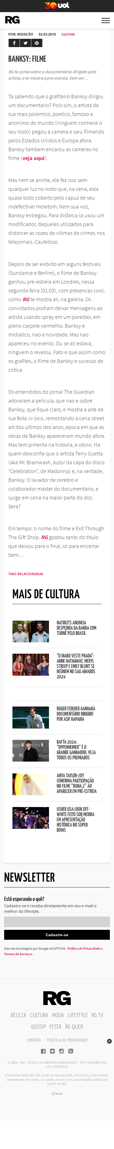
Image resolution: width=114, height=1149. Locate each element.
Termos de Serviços (18, 954)
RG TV (97, 1015)
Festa (56, 1027)
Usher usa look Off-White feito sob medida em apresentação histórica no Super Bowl (75, 820)
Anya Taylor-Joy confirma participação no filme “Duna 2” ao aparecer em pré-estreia (77, 783)
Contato (34, 1040)
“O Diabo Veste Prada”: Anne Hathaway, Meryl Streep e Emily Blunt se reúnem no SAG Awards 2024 (76, 667)
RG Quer (74, 1027)
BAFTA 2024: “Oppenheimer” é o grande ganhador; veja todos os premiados (76, 750)
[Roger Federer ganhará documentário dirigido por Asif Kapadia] (30, 727)
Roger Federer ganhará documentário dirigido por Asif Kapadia (76, 714)
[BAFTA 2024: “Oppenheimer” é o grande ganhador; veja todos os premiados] (30, 760)
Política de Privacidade (84, 948)
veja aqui (33, 157)
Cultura (68, 34)
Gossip (38, 1027)
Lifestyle (78, 1015)
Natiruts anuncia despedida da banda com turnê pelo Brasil (76, 628)
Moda (58, 1015)
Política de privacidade (67, 1040)
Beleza (19, 1015)
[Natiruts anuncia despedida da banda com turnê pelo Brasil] (30, 641)
